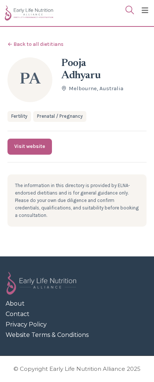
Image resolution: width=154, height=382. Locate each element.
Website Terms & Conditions (47, 334)
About (15, 303)
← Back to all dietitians (35, 44)
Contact (18, 314)
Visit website (29, 146)
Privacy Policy (26, 324)
